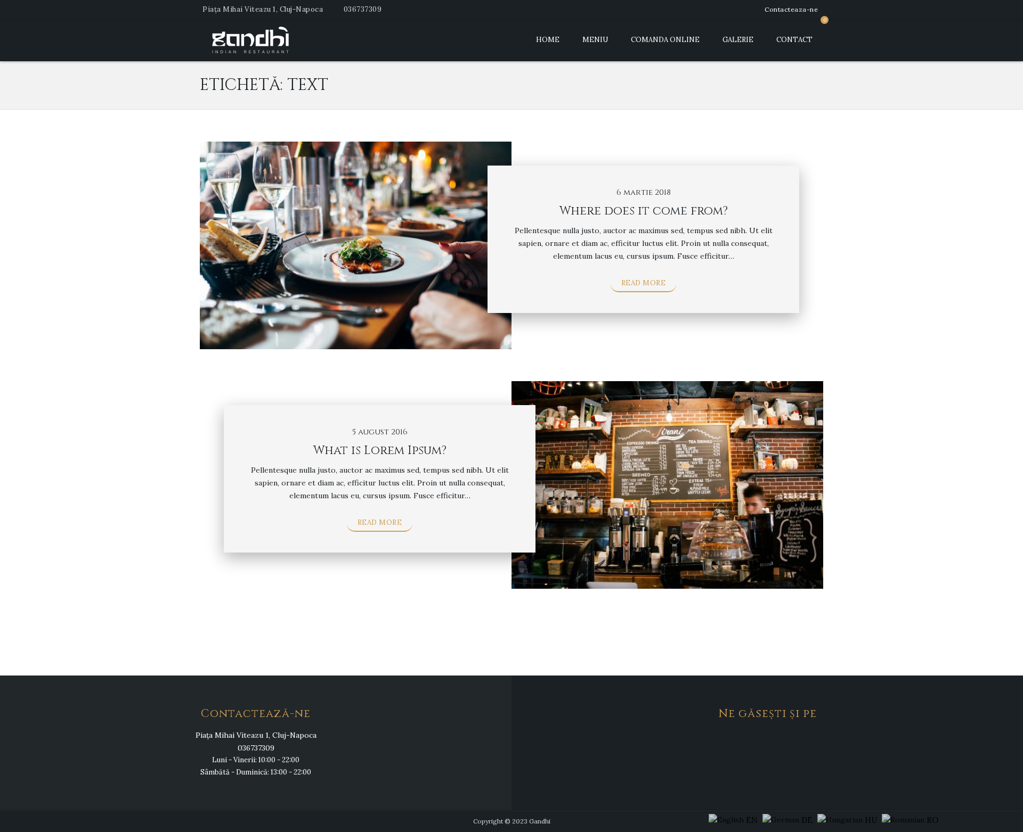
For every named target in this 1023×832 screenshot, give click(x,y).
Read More (643, 282)
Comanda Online (665, 39)
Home (547, 39)
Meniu (595, 39)
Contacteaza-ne (791, 9)
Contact (794, 39)
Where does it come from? (643, 211)
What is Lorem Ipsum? (379, 450)
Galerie (737, 39)
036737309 (363, 9)
